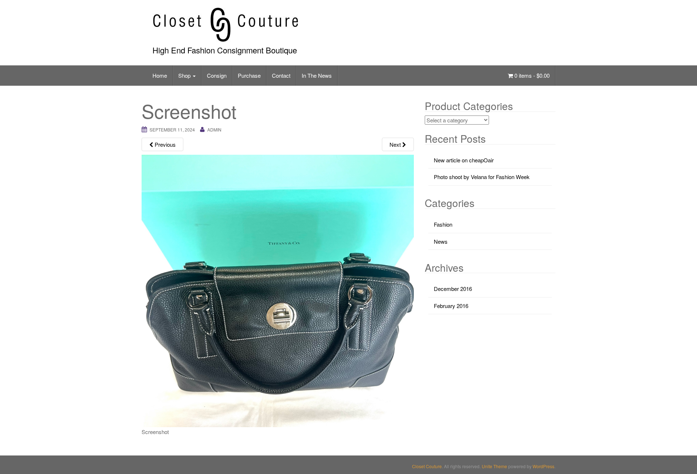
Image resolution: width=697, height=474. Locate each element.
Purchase (249, 75)
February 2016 (451, 305)
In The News (317, 75)
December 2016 (453, 288)
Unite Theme (494, 466)
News (441, 241)
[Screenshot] (278, 290)
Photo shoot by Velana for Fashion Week (482, 177)
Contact (281, 75)
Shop (185, 75)
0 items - (531, 75)
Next (396, 144)
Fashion (443, 224)
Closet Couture (427, 466)
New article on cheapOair (464, 160)
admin (214, 129)
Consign (217, 75)
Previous (164, 144)
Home (159, 75)
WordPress (543, 466)
